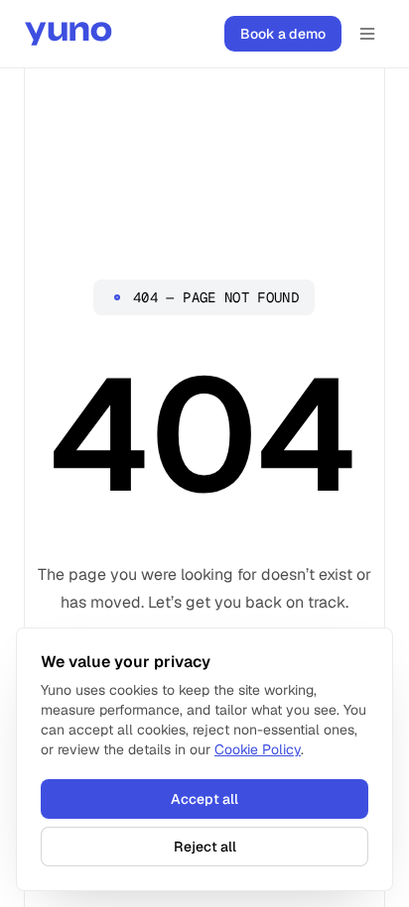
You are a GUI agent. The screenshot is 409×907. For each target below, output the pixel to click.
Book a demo (283, 34)
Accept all (204, 799)
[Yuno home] (68, 34)
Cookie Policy (257, 749)
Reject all (205, 846)
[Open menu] (367, 34)
